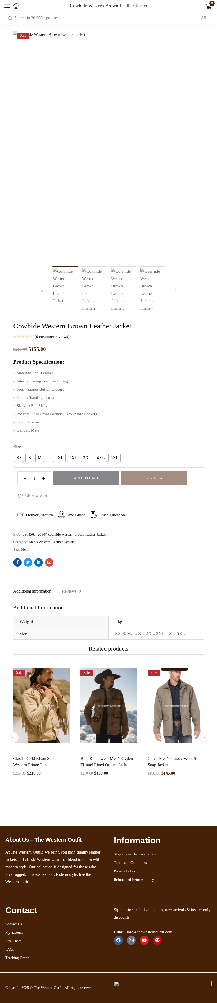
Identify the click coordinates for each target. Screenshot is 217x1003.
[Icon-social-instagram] (131, 940)
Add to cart (86, 478)
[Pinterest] (157, 940)
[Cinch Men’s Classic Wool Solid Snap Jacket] (176, 708)
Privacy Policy (125, 871)
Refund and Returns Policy (134, 880)
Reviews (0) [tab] (72, 591)
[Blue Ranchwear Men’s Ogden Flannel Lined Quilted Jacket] (108, 708)
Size (17, 447)
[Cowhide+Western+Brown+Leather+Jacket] (28, 562)
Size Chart (13, 941)
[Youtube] (144, 940)
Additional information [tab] (32, 591)
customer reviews (52, 337)
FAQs (9, 949)
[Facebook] (118, 940)
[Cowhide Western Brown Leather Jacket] (17, 562)
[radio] (19, 458)
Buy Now (154, 478)
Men (24, 549)
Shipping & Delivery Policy (135, 854)
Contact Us (13, 924)
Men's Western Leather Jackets (51, 542)
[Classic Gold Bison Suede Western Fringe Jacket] (41, 708)
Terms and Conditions (130, 863)
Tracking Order (17, 958)
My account (14, 933)
